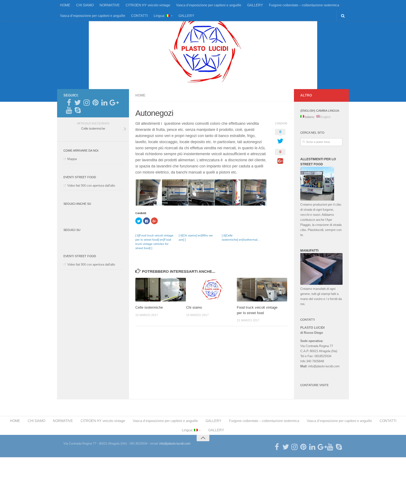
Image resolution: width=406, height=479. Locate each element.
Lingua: (160, 16)
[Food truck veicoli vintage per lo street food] (262, 289)
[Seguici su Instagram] (86, 102)
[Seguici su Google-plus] (113, 102)
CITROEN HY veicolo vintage (148, 5)
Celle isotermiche (149, 307)
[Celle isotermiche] (160, 289)
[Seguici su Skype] (77, 110)
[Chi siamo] (211, 289)
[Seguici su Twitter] (77, 102)
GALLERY (255, 5)
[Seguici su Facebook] (68, 102)
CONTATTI (139, 16)
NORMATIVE (110, 5)
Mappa (72, 159)
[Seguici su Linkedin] (104, 102)
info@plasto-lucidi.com (324, 366)
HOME (65, 5)
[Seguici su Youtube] (68, 110)
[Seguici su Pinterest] (95, 102)
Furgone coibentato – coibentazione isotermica (304, 5)
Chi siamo (194, 307)
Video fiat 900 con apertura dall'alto (91, 185)
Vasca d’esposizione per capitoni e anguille (208, 5)
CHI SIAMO (85, 5)
